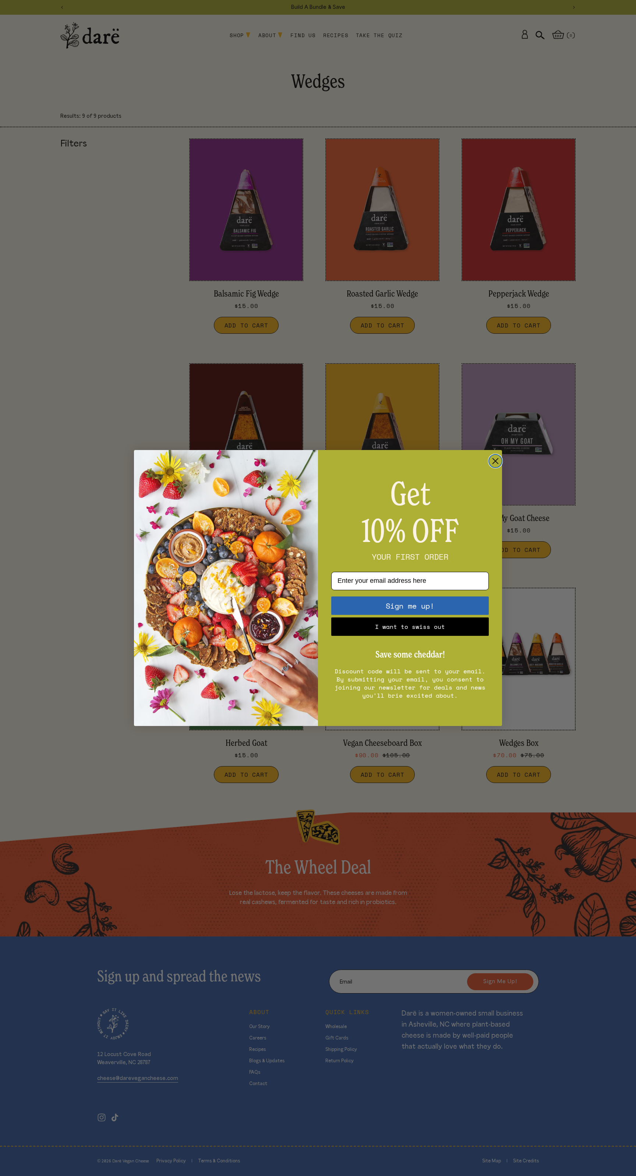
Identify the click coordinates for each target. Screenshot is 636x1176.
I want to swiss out (410, 627)
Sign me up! (410, 606)
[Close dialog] (495, 461)
